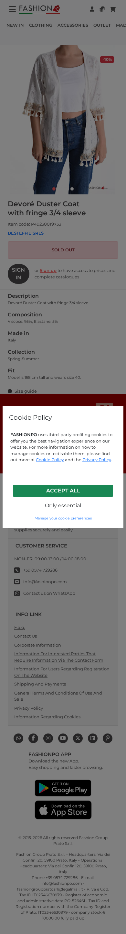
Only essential (63, 505)
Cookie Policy (50, 459)
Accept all (63, 491)
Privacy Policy (96, 459)
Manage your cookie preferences (63, 518)
